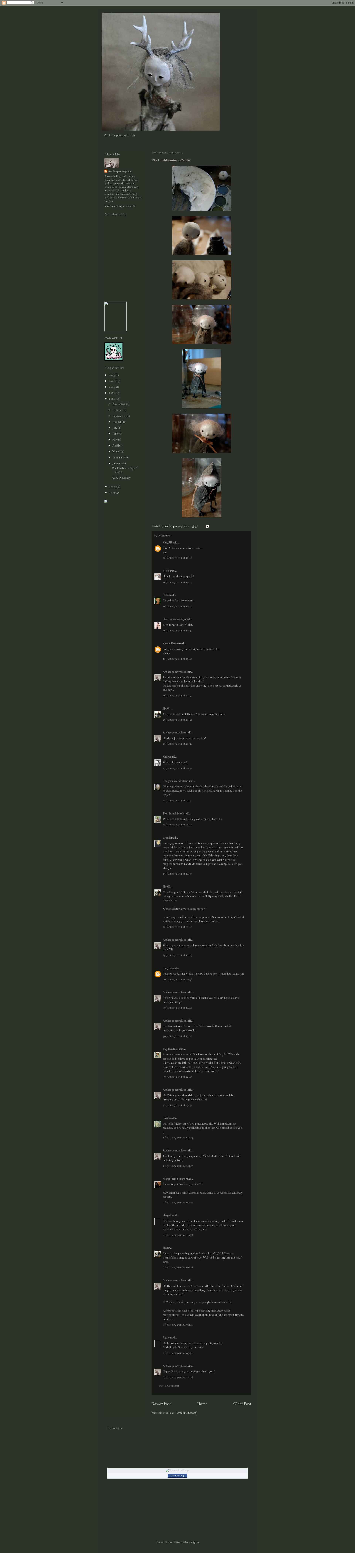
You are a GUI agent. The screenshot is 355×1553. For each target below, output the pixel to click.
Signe (166, 1337)
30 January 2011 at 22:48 (177, 1076)
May (115, 439)
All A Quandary (121, 477)
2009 (112, 492)
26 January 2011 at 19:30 (177, 630)
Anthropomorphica (174, 671)
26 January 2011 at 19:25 (177, 606)
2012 (112, 392)
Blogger (193, 1542)
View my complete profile (119, 206)
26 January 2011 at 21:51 (177, 719)
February (118, 457)
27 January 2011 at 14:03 (177, 873)
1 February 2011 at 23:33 (178, 1137)
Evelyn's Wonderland (175, 781)
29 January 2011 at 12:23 (177, 955)
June (115, 433)
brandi (167, 837)
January (117, 463)
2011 (112, 398)
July (115, 427)
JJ (164, 708)
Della (166, 595)
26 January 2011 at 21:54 (177, 743)
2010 (112, 486)
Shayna (167, 968)
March (116, 451)
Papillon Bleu (170, 1049)
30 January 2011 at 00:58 (177, 979)
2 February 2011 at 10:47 (178, 1165)
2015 (112, 375)
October (117, 410)
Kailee (166, 756)
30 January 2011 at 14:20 (177, 1007)
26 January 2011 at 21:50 (177, 695)
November (119, 404)
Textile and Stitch (173, 813)
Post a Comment (169, 1385)
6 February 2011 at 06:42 (178, 1324)
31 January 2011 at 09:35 (177, 1105)
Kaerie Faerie (171, 643)
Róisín (166, 1118)
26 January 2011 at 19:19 (177, 582)
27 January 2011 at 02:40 (177, 800)
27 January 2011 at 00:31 (177, 768)
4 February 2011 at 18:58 (178, 1235)
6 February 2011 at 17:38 (178, 1377)
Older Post (242, 1404)
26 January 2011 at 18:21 (177, 557)
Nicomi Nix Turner (174, 1178)
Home (202, 1404)
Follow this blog (177, 1475)
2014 (112, 381)
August (117, 421)
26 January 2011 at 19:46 (177, 658)
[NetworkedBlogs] (177, 1470)
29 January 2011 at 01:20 (177, 926)
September (119, 416)
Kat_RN (167, 542)
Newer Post (161, 1404)
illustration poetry (174, 619)
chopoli (167, 1215)
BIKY (166, 571)
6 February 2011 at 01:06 (178, 1267)
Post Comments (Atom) (182, 1412)
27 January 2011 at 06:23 (177, 824)
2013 (112, 387)
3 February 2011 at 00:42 (178, 1202)
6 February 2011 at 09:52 (178, 1353)
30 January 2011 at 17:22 (177, 1036)
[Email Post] (206, 526)
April (115, 445)
